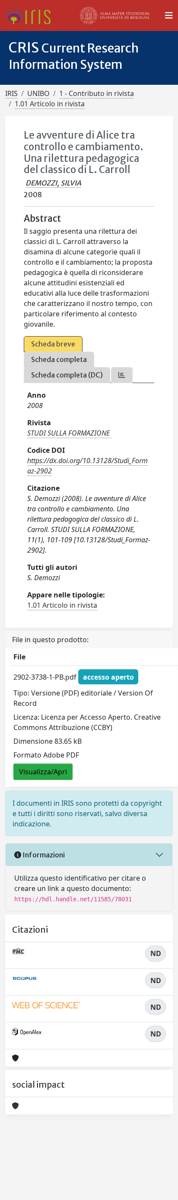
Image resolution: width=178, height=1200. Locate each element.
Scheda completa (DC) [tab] (67, 375)
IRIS (11, 93)
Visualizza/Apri (43, 771)
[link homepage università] (115, 15)
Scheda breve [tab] (53, 344)
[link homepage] (31, 15)
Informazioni (43, 855)
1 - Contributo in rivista (96, 93)
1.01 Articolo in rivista (50, 103)
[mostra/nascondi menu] (169, 15)
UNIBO (38, 93)
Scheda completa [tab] (59, 359)
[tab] (122, 375)
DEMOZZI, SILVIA (53, 183)
